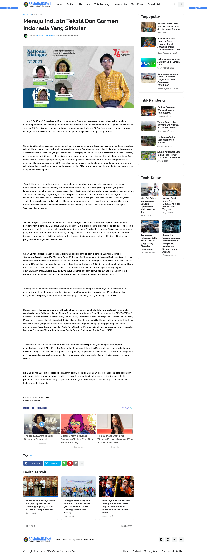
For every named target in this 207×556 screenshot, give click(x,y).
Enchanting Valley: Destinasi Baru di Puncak (166, 140)
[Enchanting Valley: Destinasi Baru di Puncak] (148, 141)
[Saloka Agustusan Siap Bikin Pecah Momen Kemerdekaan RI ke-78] (148, 155)
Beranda (27, 15)
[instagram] (167, 539)
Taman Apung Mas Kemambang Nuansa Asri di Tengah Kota (168, 125)
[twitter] (174, 539)
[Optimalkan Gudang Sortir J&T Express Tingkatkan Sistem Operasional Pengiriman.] (148, 78)
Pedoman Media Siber (173, 551)
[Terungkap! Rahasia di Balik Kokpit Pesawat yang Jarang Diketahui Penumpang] (150, 226)
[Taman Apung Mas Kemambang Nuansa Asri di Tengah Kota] (148, 126)
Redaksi (137, 551)
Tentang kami (151, 551)
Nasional (38, 15)
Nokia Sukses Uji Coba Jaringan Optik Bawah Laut (168, 62)
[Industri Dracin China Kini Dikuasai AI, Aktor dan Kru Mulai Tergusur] (148, 27)
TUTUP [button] (9, 8)
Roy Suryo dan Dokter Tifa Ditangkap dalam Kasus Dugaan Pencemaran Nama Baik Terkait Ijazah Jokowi (116, 506)
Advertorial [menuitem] (154, 4)
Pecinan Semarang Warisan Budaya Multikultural (166, 110)
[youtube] (181, 539)
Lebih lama (126, 526)
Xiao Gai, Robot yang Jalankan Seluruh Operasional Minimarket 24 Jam (148, 205)
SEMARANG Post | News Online (62, 551)
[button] (174, 4)
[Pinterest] (70, 463)
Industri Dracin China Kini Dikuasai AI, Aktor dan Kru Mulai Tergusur (169, 26)
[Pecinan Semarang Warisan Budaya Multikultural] (148, 111)
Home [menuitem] (59, 4)
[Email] (75, 463)
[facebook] (161, 539)
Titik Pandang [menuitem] (101, 4)
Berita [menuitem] (70, 4)
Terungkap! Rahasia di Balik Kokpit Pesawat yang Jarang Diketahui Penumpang (149, 242)
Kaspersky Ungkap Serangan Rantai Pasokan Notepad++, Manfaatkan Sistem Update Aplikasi (171, 243)
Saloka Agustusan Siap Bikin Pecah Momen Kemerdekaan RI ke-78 (168, 155)
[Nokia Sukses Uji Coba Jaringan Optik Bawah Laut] (148, 62)
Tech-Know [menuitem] (137, 4)
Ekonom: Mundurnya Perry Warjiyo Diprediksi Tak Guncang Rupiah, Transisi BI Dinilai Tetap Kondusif (40, 505)
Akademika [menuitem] (121, 4)
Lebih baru (30, 526)
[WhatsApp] (64, 463)
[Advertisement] (9, 54)
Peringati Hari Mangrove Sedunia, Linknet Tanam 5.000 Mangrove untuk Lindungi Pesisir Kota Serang (77, 506)
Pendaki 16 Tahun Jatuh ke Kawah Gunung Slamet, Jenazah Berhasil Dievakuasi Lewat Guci (168, 44)
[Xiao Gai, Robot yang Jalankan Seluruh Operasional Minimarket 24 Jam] (150, 189)
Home (126, 551)
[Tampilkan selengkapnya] (81, 463)
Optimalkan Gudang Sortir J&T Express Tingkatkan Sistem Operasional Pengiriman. (167, 79)
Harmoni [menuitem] (83, 4)
